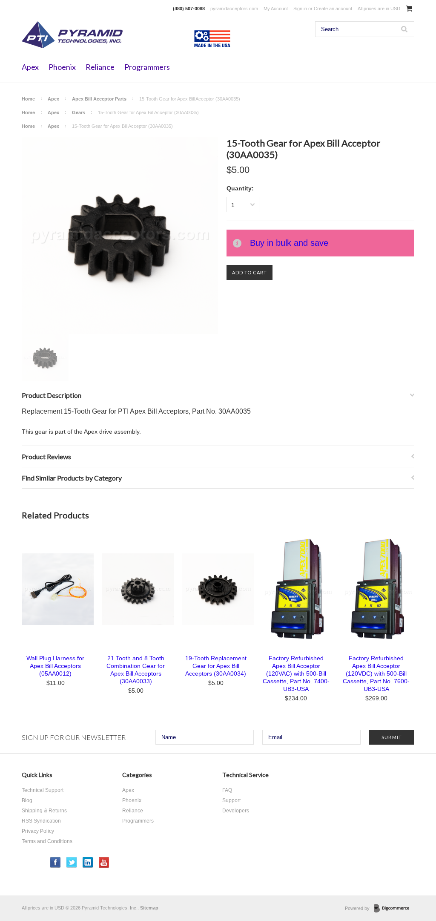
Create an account (333, 8)
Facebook (55, 862)
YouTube (104, 862)
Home (28, 98)
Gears (78, 112)
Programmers (147, 67)
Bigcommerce (394, 908)
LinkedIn (88, 862)
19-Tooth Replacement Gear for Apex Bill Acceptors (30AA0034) (216, 666)
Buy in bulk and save (289, 243)
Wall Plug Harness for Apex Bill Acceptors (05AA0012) (55, 666)
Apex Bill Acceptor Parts (99, 98)
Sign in (300, 8)
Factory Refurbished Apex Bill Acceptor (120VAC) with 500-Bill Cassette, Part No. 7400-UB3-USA (296, 673)
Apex (30, 67)
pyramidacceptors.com (234, 8)
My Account (276, 8)
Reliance (100, 67)
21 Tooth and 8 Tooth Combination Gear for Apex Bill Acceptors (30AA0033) (135, 670)
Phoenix (62, 67)
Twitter (71, 862)
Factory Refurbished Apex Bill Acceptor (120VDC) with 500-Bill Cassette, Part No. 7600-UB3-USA (376, 673)
